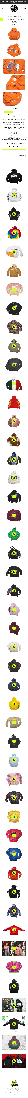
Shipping (7, 1092)
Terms (16, 1092)
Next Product (21, 155)
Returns (12, 1092)
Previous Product (5, 154)
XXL (14, 116)
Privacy (21, 1092)
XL (19, 114)
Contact (14, 1094)
